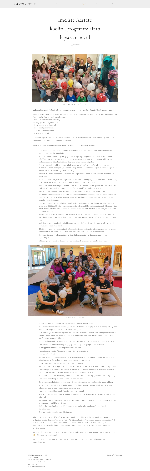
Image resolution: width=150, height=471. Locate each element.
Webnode (118, 455)
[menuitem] (61, 4)
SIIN (34, 435)
